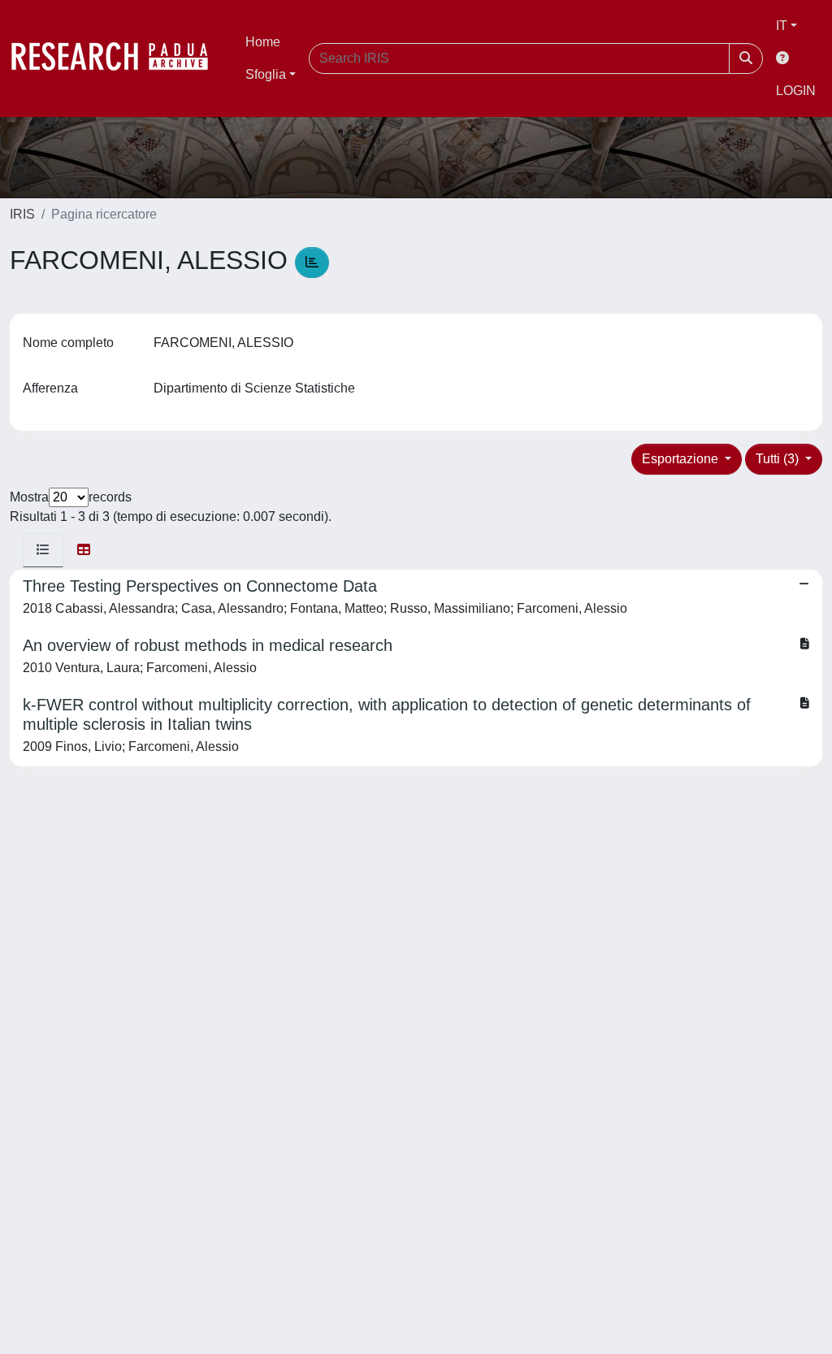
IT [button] (781, 26)
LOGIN (796, 91)
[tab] (43, 550)
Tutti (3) (779, 459)
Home (262, 42)
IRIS (22, 214)
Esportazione (682, 459)
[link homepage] (118, 58)
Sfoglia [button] (265, 74)
